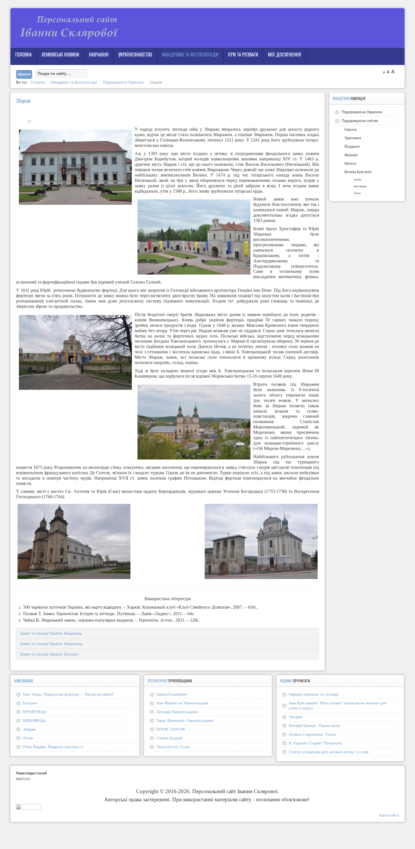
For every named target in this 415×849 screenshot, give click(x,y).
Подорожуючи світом (360, 120)
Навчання (98, 54)
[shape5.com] (207, 834)
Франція (351, 155)
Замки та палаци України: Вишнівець (51, 633)
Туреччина (352, 138)
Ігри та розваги (243, 54)
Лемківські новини (60, 54)
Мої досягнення (284, 54)
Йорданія (352, 146)
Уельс (357, 193)
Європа (350, 129)
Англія (357, 179)
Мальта (350, 163)
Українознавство (135, 54)
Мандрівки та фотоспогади (190, 54)
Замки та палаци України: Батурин (49, 654)
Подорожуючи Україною (362, 111)
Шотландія (360, 186)
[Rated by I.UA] (28, 808)
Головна (23, 54)
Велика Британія (358, 171)
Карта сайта (389, 815)
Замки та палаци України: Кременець (51, 643)
